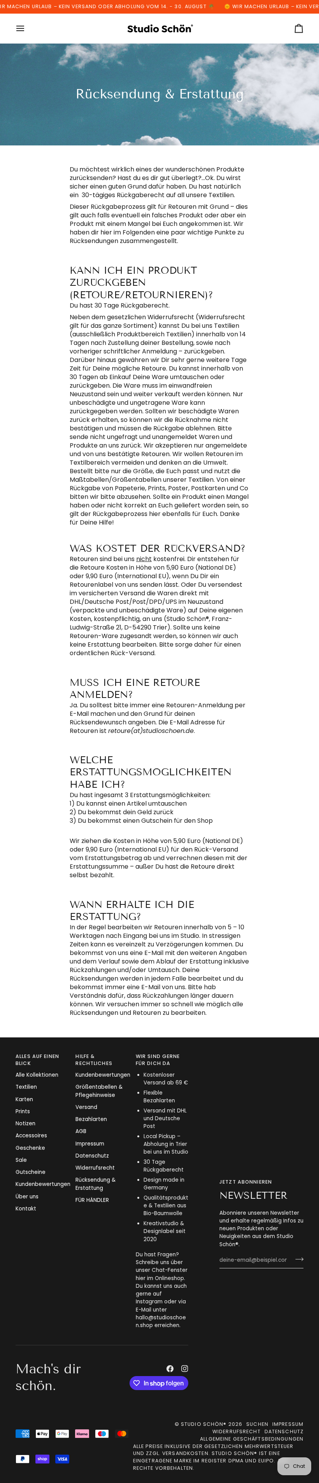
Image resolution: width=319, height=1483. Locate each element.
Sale (21, 1160)
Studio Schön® (204, 1424)
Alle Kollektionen (37, 1075)
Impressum (89, 1143)
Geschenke (30, 1148)
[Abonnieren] (297, 1259)
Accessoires (31, 1135)
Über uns (27, 1196)
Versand (86, 1107)
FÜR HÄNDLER (92, 1200)
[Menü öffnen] (27, 28)
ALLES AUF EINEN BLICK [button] (37, 1060)
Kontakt (26, 1208)
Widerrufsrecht (95, 1168)
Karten (24, 1099)
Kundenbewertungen (43, 1184)
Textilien (26, 1087)
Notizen (25, 1123)
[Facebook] (170, 1368)
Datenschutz (92, 1155)
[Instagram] (184, 1368)
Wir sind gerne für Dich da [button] (158, 1060)
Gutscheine (31, 1172)
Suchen (257, 1424)
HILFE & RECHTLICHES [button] (93, 1060)
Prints (23, 1111)
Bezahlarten (91, 1119)
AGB (80, 1131)
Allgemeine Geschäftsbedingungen (251, 1439)
